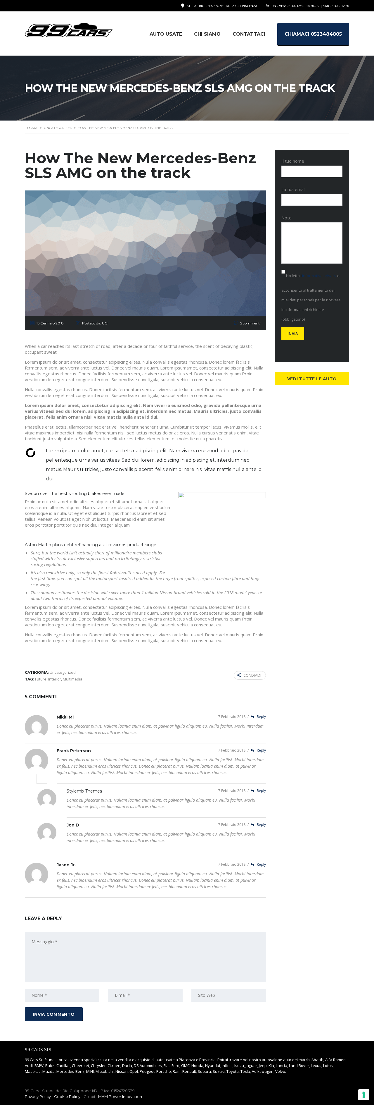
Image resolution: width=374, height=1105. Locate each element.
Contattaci (249, 34)
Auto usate (166, 34)
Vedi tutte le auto (312, 378)
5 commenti (250, 323)
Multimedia (72, 679)
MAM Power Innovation (120, 1096)
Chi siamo (207, 34)
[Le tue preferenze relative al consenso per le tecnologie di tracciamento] (363, 1094)
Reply (256, 716)
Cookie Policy (67, 1096)
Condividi (252, 675)
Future (40, 679)
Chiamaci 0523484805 (313, 34)
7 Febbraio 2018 (232, 716)
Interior (54, 679)
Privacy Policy (38, 1096)
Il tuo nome (292, 161)
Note (286, 218)
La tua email (293, 189)
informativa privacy (319, 275)
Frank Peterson (74, 750)
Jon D (73, 825)
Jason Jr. (66, 864)
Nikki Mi (65, 717)
